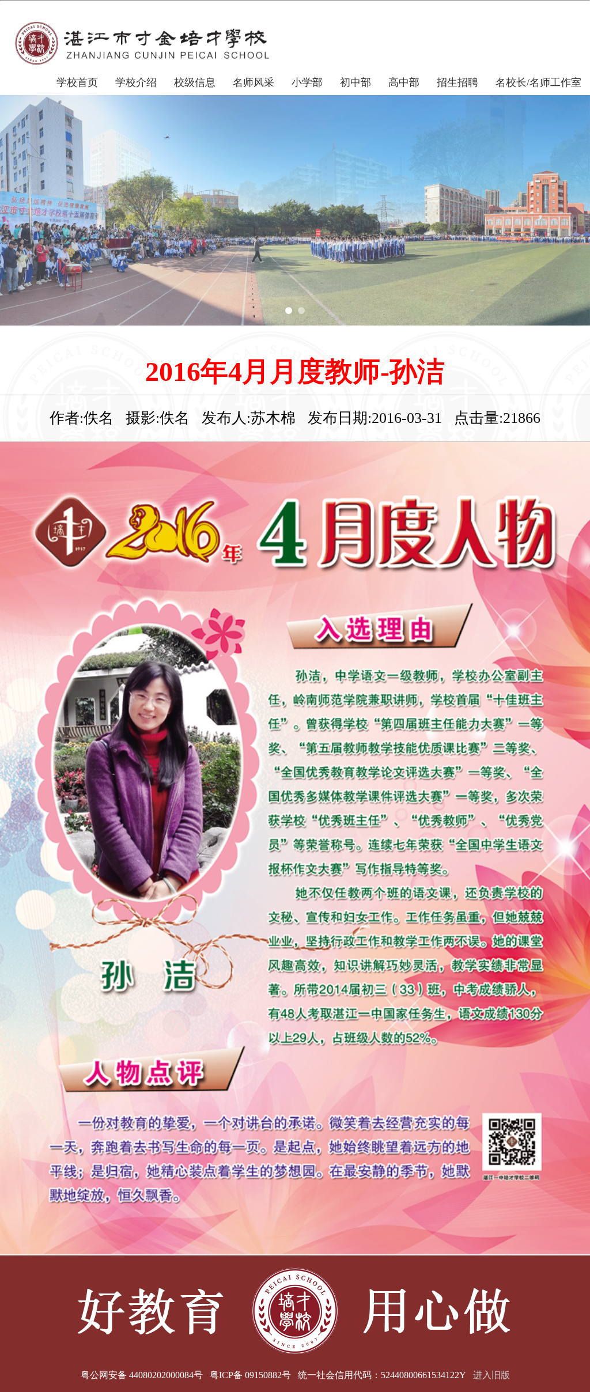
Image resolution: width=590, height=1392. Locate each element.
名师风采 (253, 82)
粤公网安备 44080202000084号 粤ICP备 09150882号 (186, 1375)
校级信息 (194, 82)
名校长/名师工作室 (538, 82)
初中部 (355, 82)
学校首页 (77, 82)
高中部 (403, 82)
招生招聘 (457, 82)
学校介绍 (136, 82)
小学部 (307, 82)
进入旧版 (491, 1375)
